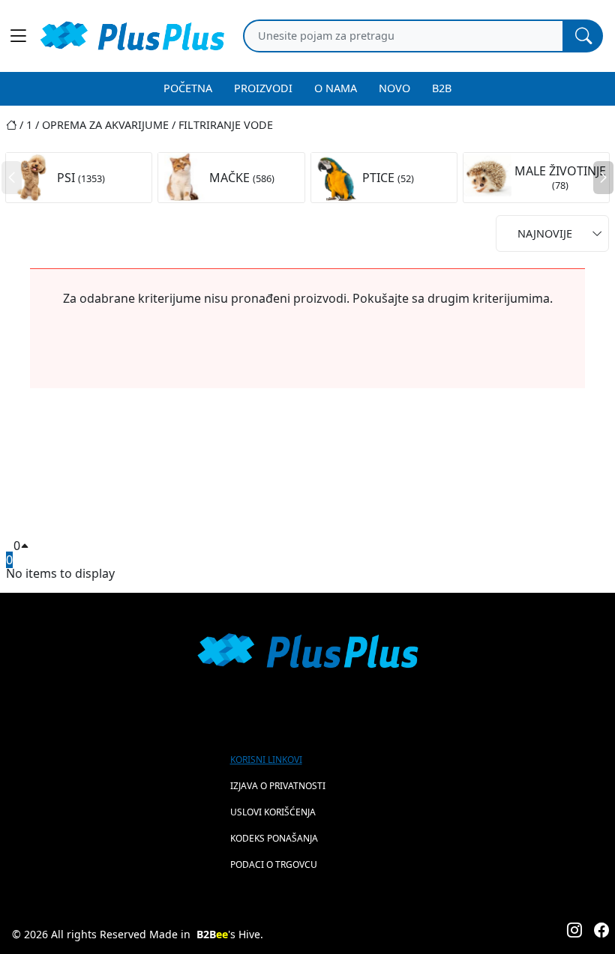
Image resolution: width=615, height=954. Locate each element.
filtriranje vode (225, 125)
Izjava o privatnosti (278, 785)
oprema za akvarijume (105, 125)
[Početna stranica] (16, 125)
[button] (603, 177)
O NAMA (335, 88)
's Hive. (229, 934)
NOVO (394, 88)
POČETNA (188, 88)
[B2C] (132, 36)
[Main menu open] (18, 36)
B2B (442, 88)
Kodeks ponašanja (274, 838)
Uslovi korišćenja (273, 812)
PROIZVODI (263, 88)
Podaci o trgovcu (273, 864)
